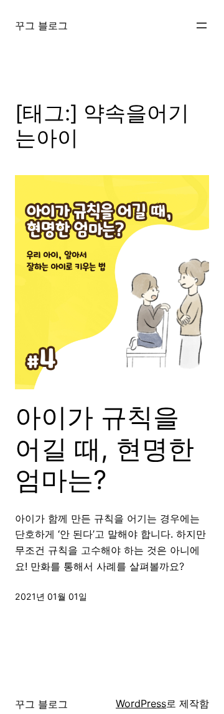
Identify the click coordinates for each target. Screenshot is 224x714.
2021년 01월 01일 (51, 596)
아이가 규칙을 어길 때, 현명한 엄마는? (104, 448)
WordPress (141, 703)
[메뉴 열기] (201, 25)
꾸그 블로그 (41, 25)
